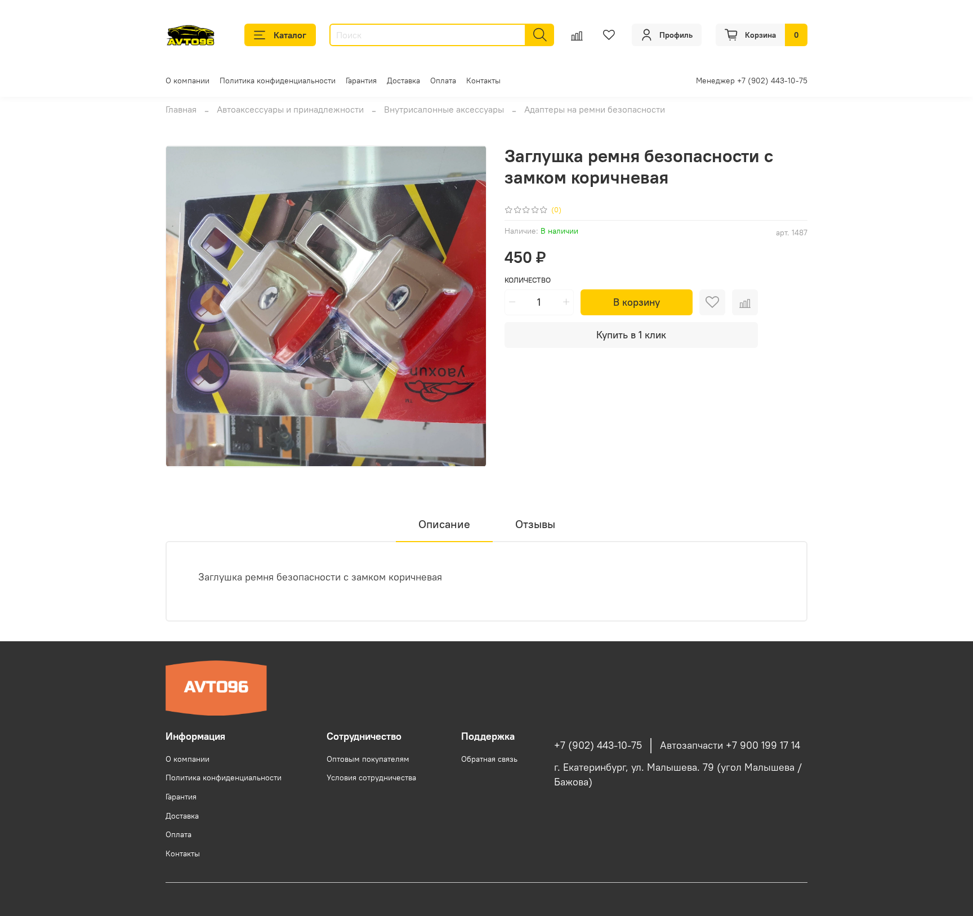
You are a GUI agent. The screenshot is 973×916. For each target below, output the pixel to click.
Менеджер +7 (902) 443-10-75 (751, 80)
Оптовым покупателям (368, 759)
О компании (187, 80)
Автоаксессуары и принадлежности (290, 109)
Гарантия (361, 80)
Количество (528, 280)
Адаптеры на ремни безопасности (594, 109)
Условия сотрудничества (371, 777)
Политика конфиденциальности (278, 80)
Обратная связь (489, 759)
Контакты (483, 80)
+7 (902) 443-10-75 (598, 745)
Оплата (443, 80)
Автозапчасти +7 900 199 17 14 (730, 745)
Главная (181, 109)
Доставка (403, 80)
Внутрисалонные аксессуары (444, 109)
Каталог (290, 35)
